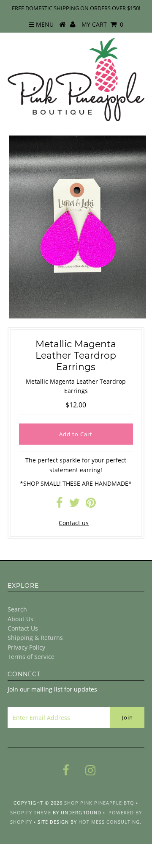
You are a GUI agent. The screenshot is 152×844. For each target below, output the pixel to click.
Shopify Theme (30, 812)
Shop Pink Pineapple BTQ (99, 803)
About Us (20, 619)
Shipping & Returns (35, 638)
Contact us (74, 523)
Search (17, 609)
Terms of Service (31, 657)
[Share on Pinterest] (91, 505)
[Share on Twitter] (74, 505)
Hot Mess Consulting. (110, 822)
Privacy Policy (26, 647)
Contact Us (23, 628)
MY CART (102, 24)
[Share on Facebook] (59, 505)
